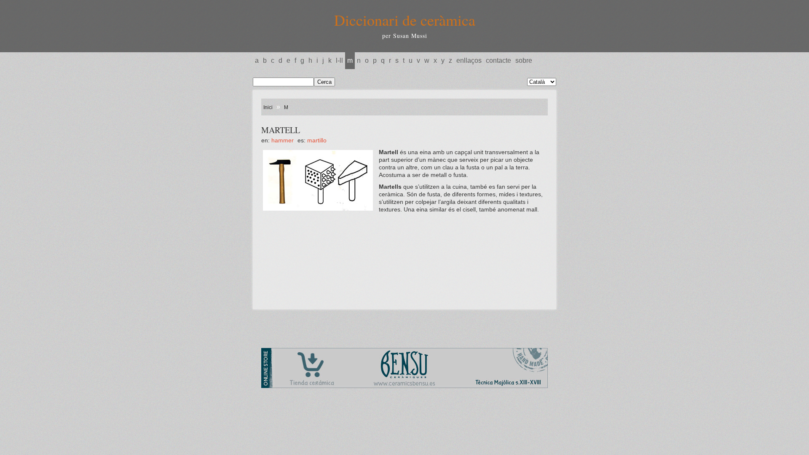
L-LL (339, 60)
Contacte (498, 60)
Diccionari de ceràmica (404, 20)
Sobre (523, 60)
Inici (268, 107)
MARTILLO (317, 140)
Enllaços (469, 60)
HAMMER (282, 140)
